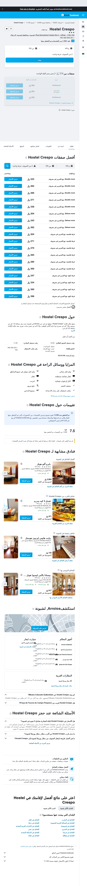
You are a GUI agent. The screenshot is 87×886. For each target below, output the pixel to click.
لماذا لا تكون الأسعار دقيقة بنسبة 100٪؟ (59, 861)
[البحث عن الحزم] (83, 36)
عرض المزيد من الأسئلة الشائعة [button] (39, 743)
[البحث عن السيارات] (83, 31)
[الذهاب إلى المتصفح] (83, 41)
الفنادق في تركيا (34, 823)
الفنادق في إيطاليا (68, 835)
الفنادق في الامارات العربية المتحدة (27, 826)
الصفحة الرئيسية (69, 22)
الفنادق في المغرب (68, 820)
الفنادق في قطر (34, 820)
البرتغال (60, 22)
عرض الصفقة (26, 481)
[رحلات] (83, 47)
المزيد (73, 330)
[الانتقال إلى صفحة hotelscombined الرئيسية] (70, 15)
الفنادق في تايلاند (33, 835)
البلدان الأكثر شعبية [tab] (66, 808)
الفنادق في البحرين (68, 829)
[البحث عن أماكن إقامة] (83, 26)
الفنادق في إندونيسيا (67, 826)
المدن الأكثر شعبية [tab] (49, 808)
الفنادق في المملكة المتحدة (30, 832)
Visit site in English (27, 9)
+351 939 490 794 (67, 37)
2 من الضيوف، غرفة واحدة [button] (62, 54)
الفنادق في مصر (33, 829)
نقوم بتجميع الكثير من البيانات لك (61, 857)
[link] (59, 486)
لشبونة (32, 22)
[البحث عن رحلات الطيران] (83, 22)
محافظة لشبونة (46, 22)
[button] (2, 9)
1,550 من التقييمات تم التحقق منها (54, 41)
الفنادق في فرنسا (68, 832)
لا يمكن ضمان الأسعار (27, 846)
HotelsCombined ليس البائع (63, 853)
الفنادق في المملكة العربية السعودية (62, 823)
